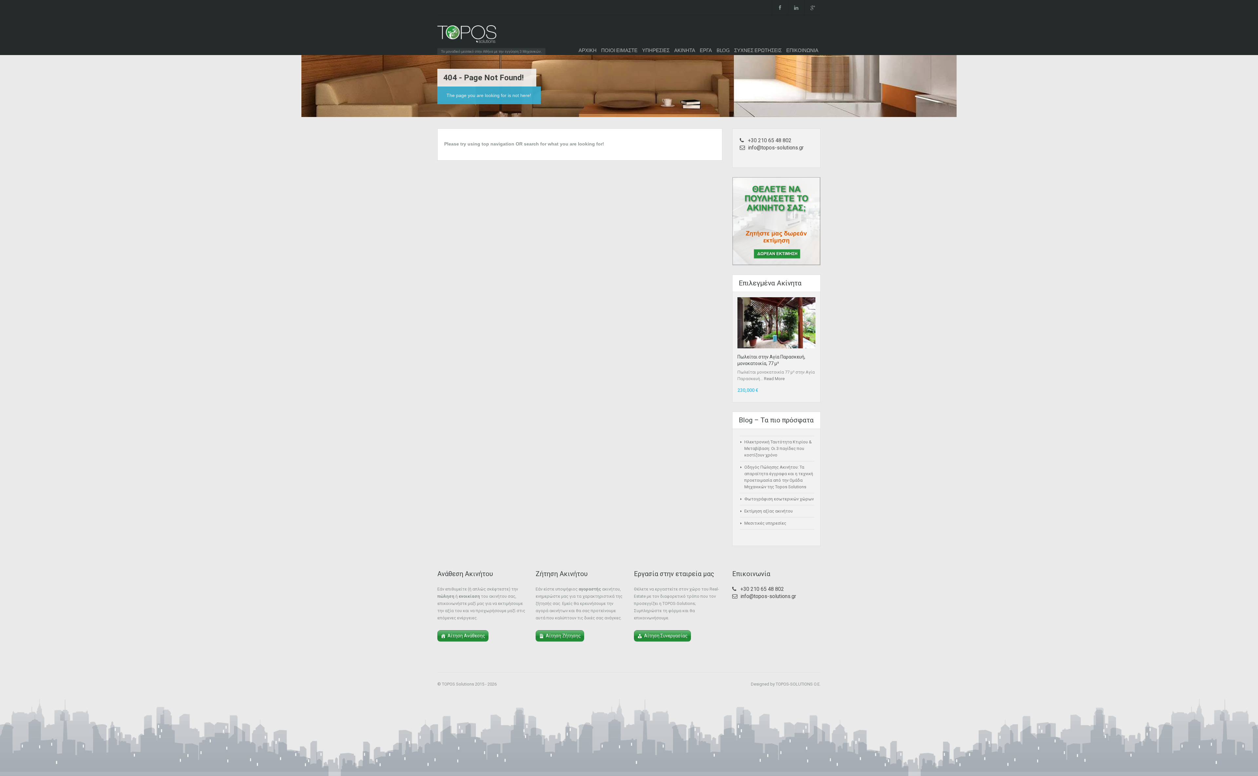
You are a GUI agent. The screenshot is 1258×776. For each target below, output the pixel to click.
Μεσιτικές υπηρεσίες (765, 523)
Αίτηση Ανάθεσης (466, 635)
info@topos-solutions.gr (776, 148)
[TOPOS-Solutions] (466, 35)
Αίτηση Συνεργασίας (666, 635)
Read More (774, 378)
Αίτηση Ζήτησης (563, 635)
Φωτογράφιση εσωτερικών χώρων (779, 498)
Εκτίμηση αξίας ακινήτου (768, 511)
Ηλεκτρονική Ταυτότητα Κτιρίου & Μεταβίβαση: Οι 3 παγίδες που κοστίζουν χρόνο (778, 448)
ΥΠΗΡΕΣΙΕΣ (656, 50)
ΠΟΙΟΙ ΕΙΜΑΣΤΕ (619, 50)
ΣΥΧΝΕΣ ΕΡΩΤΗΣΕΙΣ (758, 50)
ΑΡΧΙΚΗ (588, 50)
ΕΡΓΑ (706, 50)
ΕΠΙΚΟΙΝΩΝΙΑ (802, 50)
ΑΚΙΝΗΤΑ (684, 50)
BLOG (723, 50)
